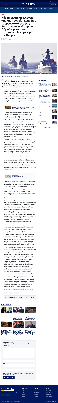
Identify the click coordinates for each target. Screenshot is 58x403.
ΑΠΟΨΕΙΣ (23, 8)
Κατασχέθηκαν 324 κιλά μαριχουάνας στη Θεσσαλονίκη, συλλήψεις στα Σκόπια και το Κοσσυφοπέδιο (6, 332)
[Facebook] (50, 1)
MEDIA (40, 8)
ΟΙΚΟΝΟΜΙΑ (29, 8)
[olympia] (29, 4)
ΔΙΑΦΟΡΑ (51, 8)
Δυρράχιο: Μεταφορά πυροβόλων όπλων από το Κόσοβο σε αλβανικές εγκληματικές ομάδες (30, 318)
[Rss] (56, 1)
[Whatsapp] (2, 83)
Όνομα (4, 359)
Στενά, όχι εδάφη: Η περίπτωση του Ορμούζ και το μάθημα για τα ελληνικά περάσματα (18, 318)
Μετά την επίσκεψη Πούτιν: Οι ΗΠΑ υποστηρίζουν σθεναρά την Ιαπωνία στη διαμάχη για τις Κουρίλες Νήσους (18, 332)
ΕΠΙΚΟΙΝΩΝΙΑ (49, 396)
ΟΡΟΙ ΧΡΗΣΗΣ (49, 392)
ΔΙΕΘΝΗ (45, 8)
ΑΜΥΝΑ (11, 8)
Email (4, 363)
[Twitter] (52, 1)
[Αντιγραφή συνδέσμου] (2, 86)
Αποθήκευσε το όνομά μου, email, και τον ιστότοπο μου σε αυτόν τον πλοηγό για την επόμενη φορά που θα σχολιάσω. (18, 374)
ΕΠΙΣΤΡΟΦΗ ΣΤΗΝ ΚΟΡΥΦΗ (51, 401)
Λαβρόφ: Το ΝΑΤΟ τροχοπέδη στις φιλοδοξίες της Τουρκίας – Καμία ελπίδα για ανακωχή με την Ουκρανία (30, 332)
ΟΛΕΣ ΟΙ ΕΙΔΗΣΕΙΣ (47, 127)
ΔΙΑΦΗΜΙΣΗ (48, 394)
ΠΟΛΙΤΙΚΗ (17, 8)
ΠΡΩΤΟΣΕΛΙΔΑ (29, 11)
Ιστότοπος (4, 367)
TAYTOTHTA (48, 390)
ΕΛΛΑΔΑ (6, 8)
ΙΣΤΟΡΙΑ (35, 8)
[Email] (54, 1)
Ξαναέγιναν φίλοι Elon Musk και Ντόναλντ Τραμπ (6, 317)
